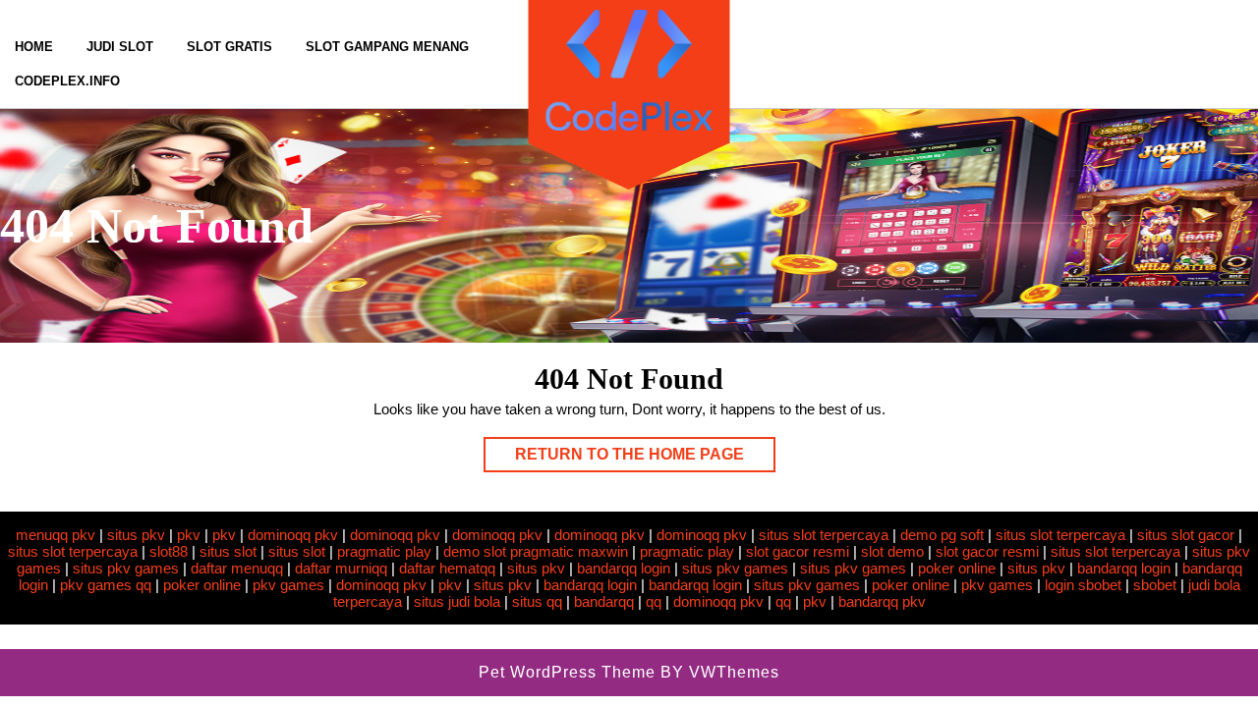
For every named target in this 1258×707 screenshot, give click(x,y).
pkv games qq (105, 584)
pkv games (288, 584)
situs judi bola (457, 601)
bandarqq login (623, 568)
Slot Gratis (229, 46)
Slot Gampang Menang (387, 46)
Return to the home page (645, 458)
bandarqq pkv (882, 601)
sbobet (1154, 584)
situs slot (228, 551)
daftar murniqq (341, 568)
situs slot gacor (1185, 534)
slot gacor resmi (797, 551)
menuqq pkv (55, 534)
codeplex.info (67, 81)
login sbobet (1083, 584)
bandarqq (604, 601)
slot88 (168, 551)
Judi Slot (119, 46)
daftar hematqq (447, 568)
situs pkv (136, 534)
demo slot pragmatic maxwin (535, 551)
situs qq (537, 601)
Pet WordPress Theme (567, 672)
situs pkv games (126, 568)
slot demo (892, 551)
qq (653, 601)
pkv (188, 534)
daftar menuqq (237, 568)
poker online (957, 568)
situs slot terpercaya (823, 534)
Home (34, 46)
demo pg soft (942, 534)
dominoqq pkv (293, 534)
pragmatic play (384, 551)
